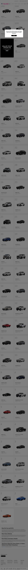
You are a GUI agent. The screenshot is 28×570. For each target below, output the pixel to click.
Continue (14, 35)
